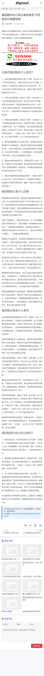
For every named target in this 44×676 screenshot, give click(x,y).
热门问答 (17, 9)
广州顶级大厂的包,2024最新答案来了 (15, 533)
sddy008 (8, 24)
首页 (10, 9)
